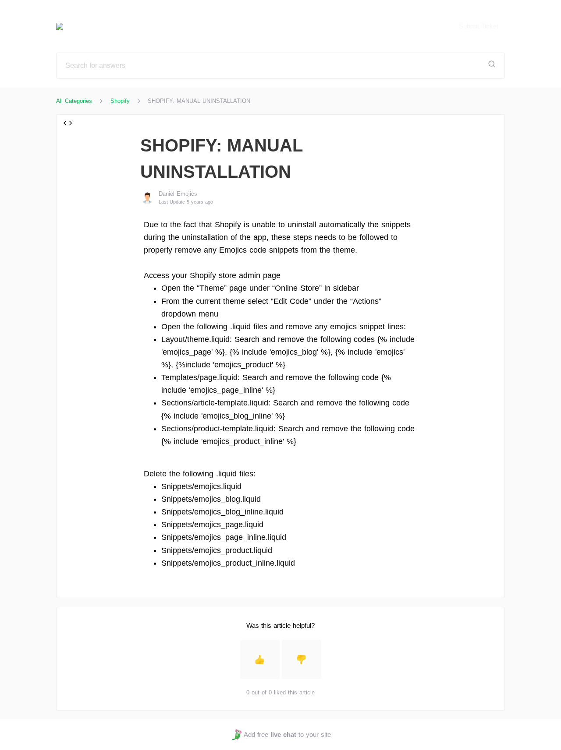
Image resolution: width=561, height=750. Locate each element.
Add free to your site (287, 734)
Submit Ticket (478, 26)
